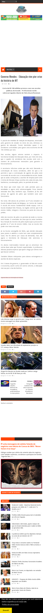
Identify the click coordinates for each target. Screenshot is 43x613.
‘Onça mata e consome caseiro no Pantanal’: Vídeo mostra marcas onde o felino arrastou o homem (26, 545)
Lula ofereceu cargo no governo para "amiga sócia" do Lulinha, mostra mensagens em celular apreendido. (21, 320)
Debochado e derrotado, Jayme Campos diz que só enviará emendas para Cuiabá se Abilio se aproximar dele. (26, 526)
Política (10, 286)
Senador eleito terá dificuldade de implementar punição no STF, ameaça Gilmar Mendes (19, 346)
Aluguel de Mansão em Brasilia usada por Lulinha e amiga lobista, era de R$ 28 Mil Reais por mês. (19, 372)
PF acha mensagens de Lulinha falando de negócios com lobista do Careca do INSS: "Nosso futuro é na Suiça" (21, 446)
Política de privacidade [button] (10, 604)
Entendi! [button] (6, 610)
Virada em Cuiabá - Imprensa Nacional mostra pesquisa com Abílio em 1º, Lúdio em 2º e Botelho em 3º (26, 507)
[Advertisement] (21, 45)
